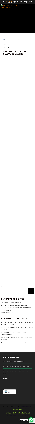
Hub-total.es (17, 409)
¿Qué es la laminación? (7, 312)
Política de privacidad (24, 413)
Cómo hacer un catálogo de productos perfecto (14, 305)
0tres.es (10, 408)
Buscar (3, 287)
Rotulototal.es (26, 406)
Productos (16, 412)
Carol (7, 44)
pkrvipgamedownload (7, 322)
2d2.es (5, 408)
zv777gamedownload (6, 332)
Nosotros (8, 412)
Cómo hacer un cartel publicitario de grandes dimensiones (17, 307)
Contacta (25, 415)
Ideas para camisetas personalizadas (11, 302)
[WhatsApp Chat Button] (30, 419)
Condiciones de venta (13, 415)
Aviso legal (25, 412)
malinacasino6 (5, 337)
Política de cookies (9, 413)
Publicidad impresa (6, 310)
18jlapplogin (4, 327)
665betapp (4, 343)
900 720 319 (9, 1)
